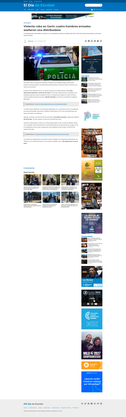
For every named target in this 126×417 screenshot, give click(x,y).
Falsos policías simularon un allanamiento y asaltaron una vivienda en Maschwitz (69, 188)
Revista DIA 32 (76, 407)
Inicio (25, 9)
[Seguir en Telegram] (98, 403)
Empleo (37, 9)
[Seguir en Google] (101, 403)
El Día (39, 5)
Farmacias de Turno (38, 1)
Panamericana (49, 9)
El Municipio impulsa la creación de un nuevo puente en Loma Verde (95, 79)
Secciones (56, 9)
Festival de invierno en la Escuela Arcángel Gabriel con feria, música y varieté (95, 255)
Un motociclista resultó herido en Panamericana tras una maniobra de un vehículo (95, 261)
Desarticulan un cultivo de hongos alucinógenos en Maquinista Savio (49, 206)
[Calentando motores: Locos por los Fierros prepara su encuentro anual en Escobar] (84, 85)
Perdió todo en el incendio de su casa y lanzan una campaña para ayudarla (95, 244)
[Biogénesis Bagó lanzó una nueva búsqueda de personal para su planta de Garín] (84, 96)
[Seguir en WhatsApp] (94, 403)
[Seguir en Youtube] (91, 403)
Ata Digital (60, 411)
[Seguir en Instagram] (88, 403)
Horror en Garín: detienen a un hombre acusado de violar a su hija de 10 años (69, 206)
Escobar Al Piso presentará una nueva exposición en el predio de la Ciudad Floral (94, 250)
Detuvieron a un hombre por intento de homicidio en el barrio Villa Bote (31, 188)
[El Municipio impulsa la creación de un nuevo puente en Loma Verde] (84, 79)
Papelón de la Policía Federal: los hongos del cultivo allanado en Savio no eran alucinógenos (51, 188)
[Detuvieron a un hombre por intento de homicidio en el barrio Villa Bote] (84, 90)
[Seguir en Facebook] (85, 403)
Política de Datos (47, 407)
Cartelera (42, 9)
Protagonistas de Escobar (66, 407)
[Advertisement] (51, 155)
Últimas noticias (31, 9)
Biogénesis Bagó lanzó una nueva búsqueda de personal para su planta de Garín (95, 95)
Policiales (27, 23)
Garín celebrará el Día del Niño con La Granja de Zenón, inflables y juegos (95, 239)
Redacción (30, 41)
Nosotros (25, 1)
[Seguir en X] (82, 403)
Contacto (31, 1)
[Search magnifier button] (101, 5)
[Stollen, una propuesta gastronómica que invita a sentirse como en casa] (84, 101)
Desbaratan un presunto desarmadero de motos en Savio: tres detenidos (32, 206)
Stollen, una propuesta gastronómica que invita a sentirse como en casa (94, 101)
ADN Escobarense (55, 407)
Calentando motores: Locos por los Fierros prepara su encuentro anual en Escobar (95, 84)
